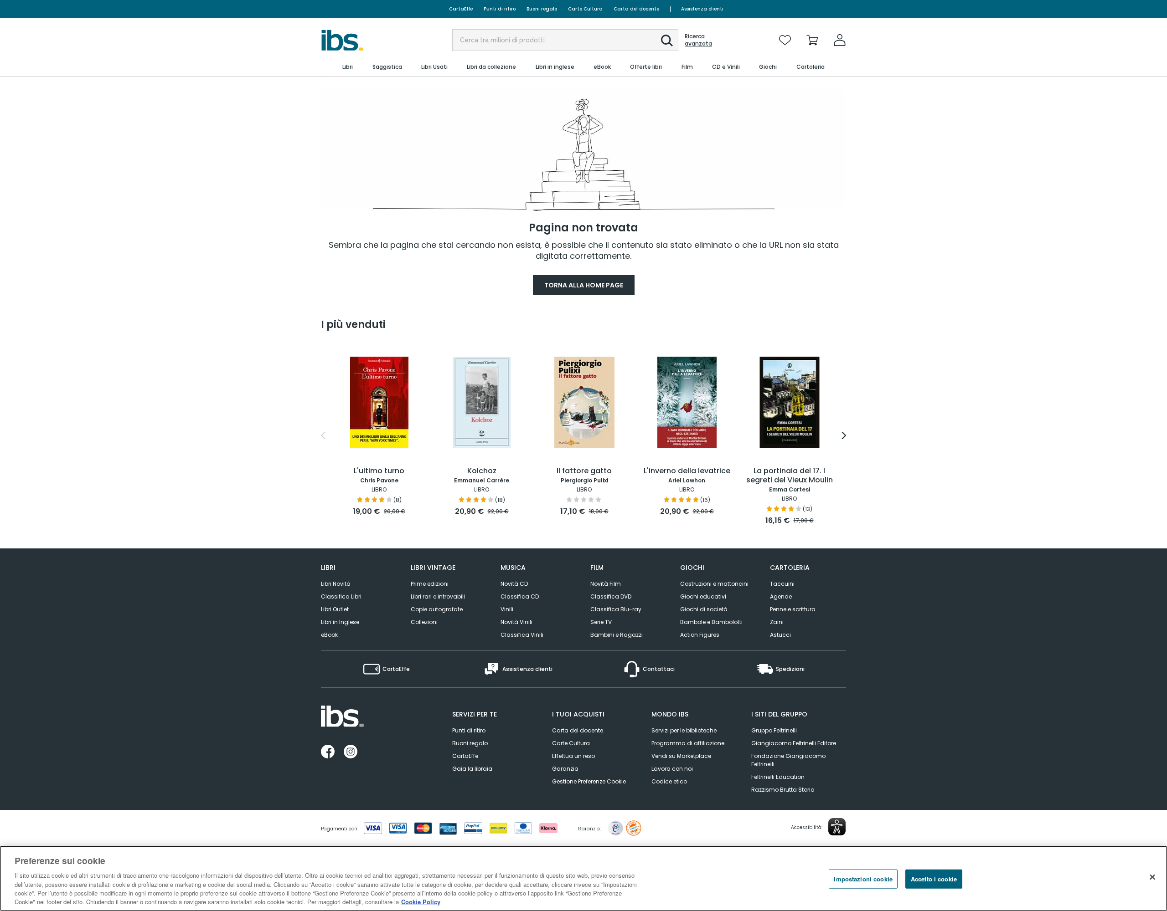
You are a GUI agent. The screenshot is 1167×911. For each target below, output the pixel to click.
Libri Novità (336, 584)
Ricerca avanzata (698, 40)
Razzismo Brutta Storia (783, 789)
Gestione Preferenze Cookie (589, 781)
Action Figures (699, 635)
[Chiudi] (1152, 877)
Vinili (507, 609)
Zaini (777, 622)
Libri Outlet (335, 609)
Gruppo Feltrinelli (774, 730)
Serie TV (601, 622)
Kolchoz (481, 471)
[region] (583, 878)
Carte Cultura (585, 8)
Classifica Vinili (522, 635)
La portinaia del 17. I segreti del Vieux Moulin (789, 475)
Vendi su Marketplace (681, 756)
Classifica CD (520, 596)
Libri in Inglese (340, 622)
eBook (329, 635)
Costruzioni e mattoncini (714, 584)
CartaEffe (461, 8)
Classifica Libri (341, 596)
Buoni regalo (542, 8)
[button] (667, 40)
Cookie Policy (420, 901)
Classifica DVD (610, 596)
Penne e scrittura (793, 609)
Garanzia (565, 769)
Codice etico (669, 781)
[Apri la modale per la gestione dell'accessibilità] (837, 827)
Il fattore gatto (584, 471)
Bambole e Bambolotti (711, 622)
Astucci (780, 635)
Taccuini (782, 584)
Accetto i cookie (934, 879)
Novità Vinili (516, 622)
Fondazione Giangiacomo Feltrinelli (788, 760)
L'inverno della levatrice (687, 471)
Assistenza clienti (702, 8)
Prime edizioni (430, 584)
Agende (781, 596)
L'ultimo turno (379, 471)
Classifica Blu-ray (615, 609)
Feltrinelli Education (778, 777)
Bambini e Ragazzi (616, 635)
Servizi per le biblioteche (684, 730)
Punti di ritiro (500, 8)
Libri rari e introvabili (438, 596)
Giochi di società (704, 609)
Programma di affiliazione (687, 743)
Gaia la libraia (472, 769)
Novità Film (605, 584)
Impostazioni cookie (863, 879)
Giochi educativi (703, 596)
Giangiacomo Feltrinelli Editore (793, 743)
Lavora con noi (672, 769)
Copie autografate (437, 609)
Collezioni (424, 622)
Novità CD (514, 584)
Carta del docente (636, 8)
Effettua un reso (573, 756)
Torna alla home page (583, 285)
